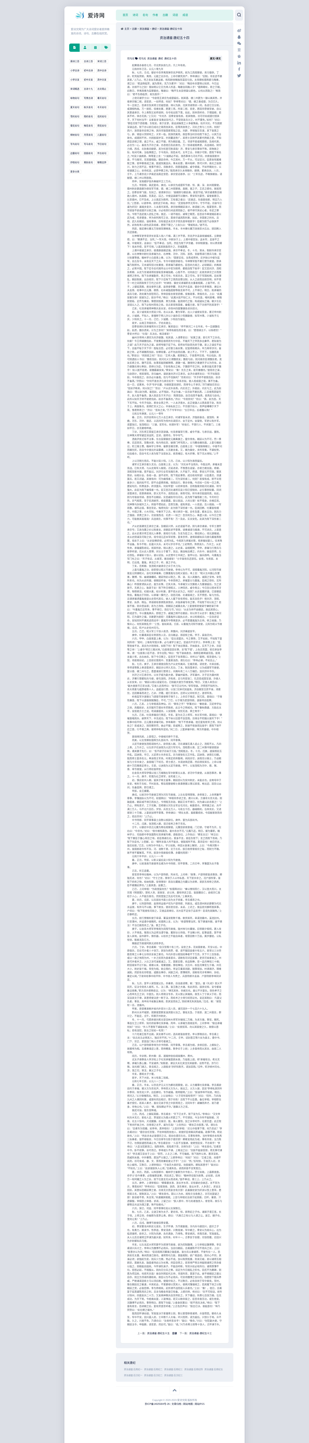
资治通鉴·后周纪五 (213, 1369)
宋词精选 (74, 89)
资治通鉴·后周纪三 (173, 1369)
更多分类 (74, 171)
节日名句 (101, 144)
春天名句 (101, 98)
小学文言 (74, 79)
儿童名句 (101, 135)
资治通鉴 (144, 28)
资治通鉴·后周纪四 (193, 1369)
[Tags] (106, 48)
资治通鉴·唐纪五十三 (200, 1333)
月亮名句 (88, 135)
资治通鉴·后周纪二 (153, 1369)
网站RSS (200, 1404)
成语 (185, 15)
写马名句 (88, 144)
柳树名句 (74, 135)
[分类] (74, 48)
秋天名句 (88, 107)
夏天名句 (74, 107)
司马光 (131, 58)
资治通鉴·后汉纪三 (173, 1375)
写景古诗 (88, 98)
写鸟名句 (74, 144)
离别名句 (88, 162)
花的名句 (101, 116)
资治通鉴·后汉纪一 (133, 1375)
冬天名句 (101, 107)
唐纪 (154, 28)
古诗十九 (88, 89)
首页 (125, 15)
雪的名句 (74, 116)
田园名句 (88, 153)
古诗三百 (88, 61)
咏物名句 (74, 98)
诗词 (135, 15)
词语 (175, 15)
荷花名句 (101, 125)
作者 (155, 15)
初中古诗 (88, 70)
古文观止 (101, 89)
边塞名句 (74, 153)
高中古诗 (101, 70)
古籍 (165, 15)
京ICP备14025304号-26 (157, 1404)
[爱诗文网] (90, 15)
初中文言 (88, 79)
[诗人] (85, 48)
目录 (174, 1333)
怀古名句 (101, 153)
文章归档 (176, 1404)
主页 (126, 28)
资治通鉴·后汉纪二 (153, 1375)
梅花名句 (88, 125)
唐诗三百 (74, 61)
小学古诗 (74, 70)
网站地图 (188, 1404)
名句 (145, 15)
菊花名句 (74, 125)
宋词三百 (101, 61)
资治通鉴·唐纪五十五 (158, 1333)
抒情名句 (74, 162)
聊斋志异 (101, 162)
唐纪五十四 (170, 58)
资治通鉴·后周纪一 (133, 1369)
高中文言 (101, 79)
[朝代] (95, 48)
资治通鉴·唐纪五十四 (170, 28)
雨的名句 (88, 116)
